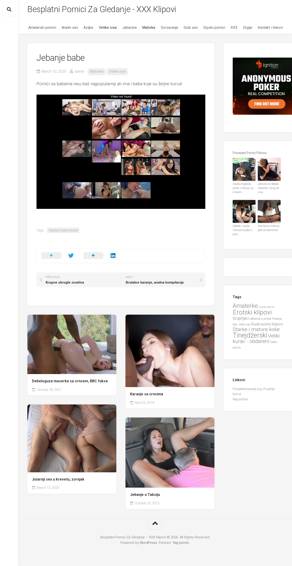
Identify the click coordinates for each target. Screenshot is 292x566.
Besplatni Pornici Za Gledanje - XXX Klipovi (101, 9)
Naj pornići (240, 399)
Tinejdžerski (250, 335)
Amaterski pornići (42, 27)
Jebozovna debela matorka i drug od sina (268, 188)
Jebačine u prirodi (260, 318)
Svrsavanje (169, 27)
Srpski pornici (214, 27)
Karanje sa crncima (146, 394)
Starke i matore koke (63, 230)
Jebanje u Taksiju (145, 494)
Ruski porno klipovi (267, 324)
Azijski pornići (267, 307)
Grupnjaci (241, 318)
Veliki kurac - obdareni (256, 339)
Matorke (148, 27)
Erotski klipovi (252, 312)
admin (79, 71)
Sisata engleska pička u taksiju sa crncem (243, 188)
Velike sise (108, 27)
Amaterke (245, 305)
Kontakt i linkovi (270, 27)
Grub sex (191, 27)
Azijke (88, 27)
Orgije (247, 27)
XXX (234, 27)
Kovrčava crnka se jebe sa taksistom (268, 228)
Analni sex (70, 27)
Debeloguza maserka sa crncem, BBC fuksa (70, 381)
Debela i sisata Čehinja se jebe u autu (242, 230)
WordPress (148, 543)
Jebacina (129, 27)
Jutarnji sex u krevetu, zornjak (58, 479)
